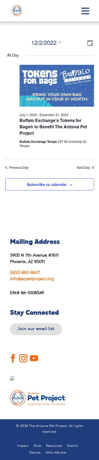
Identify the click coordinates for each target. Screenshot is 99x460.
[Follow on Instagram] (23, 354)
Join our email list (36, 329)
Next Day (83, 167)
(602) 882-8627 (25, 273)
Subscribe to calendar (47, 184)
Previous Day (19, 167)
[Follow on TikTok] (50, 354)
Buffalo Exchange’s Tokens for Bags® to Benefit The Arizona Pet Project (53, 126)
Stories (35, 452)
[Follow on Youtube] (34, 354)
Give (37, 445)
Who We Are (56, 452)
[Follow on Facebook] (13, 354)
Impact (23, 445)
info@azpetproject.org (32, 279)
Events (72, 445)
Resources (54, 445)
